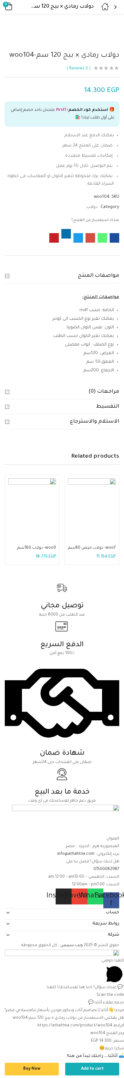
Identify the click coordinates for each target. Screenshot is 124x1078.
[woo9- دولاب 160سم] (32, 502)
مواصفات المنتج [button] (98, 276)
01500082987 (106, 869)
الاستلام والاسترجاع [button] (94, 422)
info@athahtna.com (75, 854)
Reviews (78, 69)
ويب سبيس (72, 945)
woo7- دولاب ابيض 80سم (92, 548)
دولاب (92, 207)
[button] (17, 7)
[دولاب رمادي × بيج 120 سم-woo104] (114, 238)
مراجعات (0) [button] (103, 392)
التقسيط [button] (107, 407)
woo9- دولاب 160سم (36, 548)
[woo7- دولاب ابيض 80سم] (92, 502)
